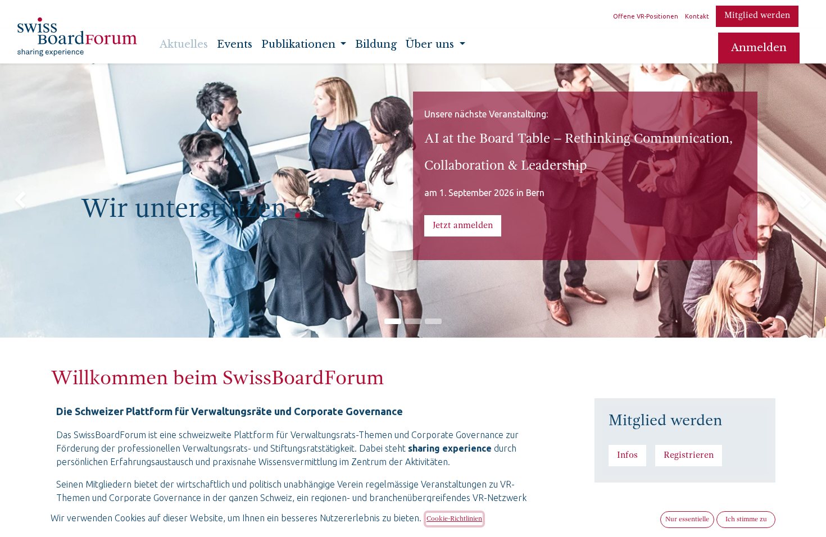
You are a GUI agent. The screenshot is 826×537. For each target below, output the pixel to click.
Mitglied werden (757, 15)
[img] (33, 200)
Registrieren (689, 455)
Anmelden (759, 48)
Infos (627, 455)
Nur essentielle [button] (687, 519)
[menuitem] (183, 48)
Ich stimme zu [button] (746, 519)
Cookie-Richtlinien (454, 519)
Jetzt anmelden (463, 225)
